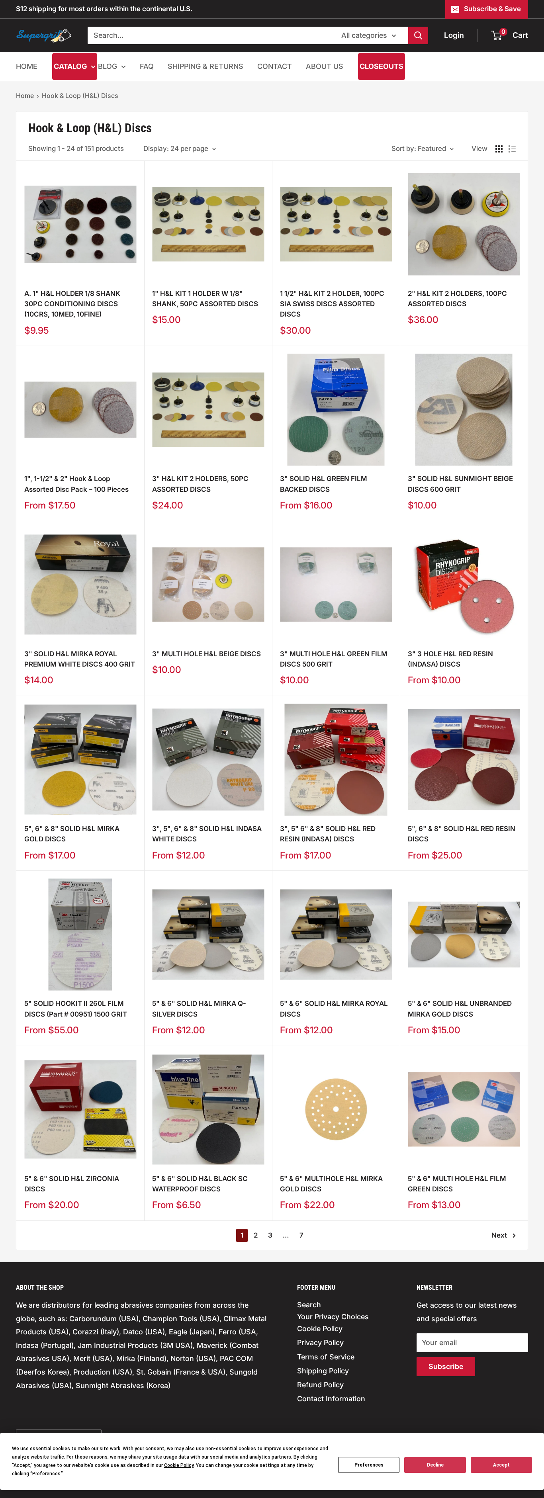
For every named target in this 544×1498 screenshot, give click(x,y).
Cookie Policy (319, 1328)
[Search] (418, 35)
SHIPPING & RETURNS (205, 66)
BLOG (107, 66)
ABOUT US (324, 66)
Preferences (369, 1465)
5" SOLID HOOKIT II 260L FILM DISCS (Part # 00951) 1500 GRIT (75, 1008)
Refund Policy (320, 1385)
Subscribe (446, 1366)
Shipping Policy (323, 1371)
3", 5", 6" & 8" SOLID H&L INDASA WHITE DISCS (207, 834)
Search (309, 1304)
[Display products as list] (512, 149)
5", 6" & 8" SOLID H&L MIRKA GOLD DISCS (71, 834)
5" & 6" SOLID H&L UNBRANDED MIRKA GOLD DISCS (460, 1008)
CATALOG (70, 66)
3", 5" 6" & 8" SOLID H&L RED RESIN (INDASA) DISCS (328, 834)
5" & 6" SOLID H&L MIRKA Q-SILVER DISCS (199, 1008)
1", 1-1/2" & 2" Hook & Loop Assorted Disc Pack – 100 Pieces (76, 484)
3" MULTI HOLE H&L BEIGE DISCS (206, 654)
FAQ (147, 66)
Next (499, 1235)
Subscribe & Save (492, 9)
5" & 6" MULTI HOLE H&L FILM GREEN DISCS (457, 1184)
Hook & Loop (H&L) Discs (80, 96)
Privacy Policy (320, 1342)
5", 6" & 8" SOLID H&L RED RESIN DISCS (461, 834)
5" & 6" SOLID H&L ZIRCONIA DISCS (71, 1184)
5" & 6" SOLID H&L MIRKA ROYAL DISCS (334, 1008)
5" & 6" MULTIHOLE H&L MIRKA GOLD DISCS (331, 1184)
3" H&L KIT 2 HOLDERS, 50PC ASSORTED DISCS (200, 484)
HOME (26, 66)
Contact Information (331, 1398)
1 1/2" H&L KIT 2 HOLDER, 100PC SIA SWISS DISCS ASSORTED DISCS (332, 304)
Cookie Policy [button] (179, 1465)
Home (25, 96)
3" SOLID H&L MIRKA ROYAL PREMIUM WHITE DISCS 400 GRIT (79, 659)
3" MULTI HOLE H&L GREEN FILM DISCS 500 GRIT (333, 659)
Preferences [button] (46, 1473)
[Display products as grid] (499, 149)
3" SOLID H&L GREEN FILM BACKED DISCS (323, 484)
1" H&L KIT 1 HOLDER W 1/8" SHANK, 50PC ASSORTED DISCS (205, 298)
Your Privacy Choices (333, 1316)
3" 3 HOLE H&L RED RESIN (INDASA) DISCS (450, 659)
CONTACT (274, 66)
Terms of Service (325, 1357)
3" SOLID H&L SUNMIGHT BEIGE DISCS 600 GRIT (460, 484)
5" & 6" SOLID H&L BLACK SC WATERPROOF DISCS (200, 1184)
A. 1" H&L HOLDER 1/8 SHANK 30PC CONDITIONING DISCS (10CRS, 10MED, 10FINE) (72, 304)
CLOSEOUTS (381, 66)
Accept (501, 1465)
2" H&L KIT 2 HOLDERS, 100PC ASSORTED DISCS (457, 298)
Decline (435, 1465)
